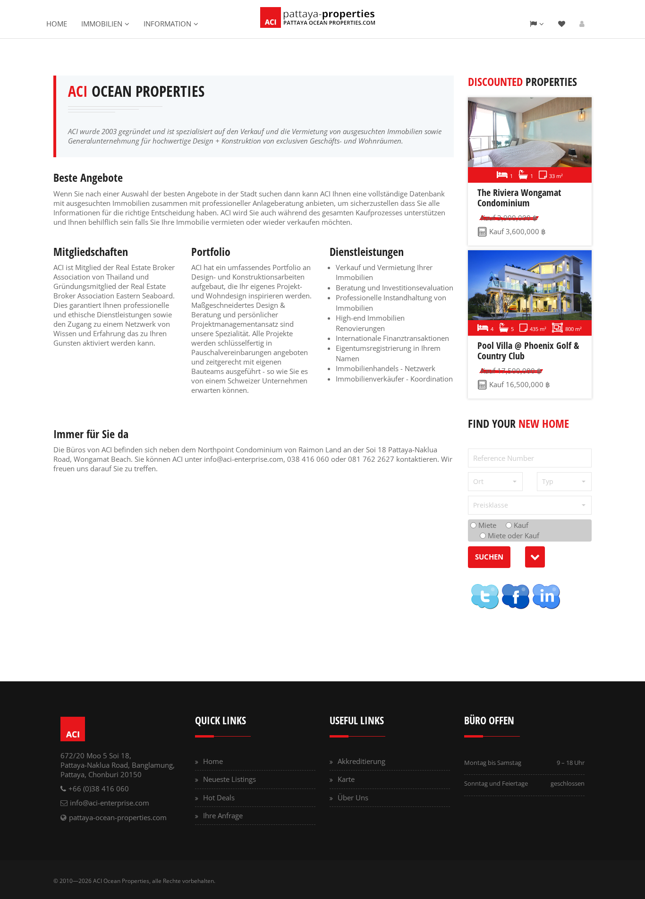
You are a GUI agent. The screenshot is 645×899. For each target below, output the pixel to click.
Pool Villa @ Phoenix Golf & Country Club (528, 350)
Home (56, 23)
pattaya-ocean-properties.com (118, 817)
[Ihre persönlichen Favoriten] (561, 23)
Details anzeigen (527, 140)
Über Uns (353, 797)
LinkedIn (546, 596)
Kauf (520, 525)
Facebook (515, 596)
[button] (495, 481)
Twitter (484, 596)
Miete (486, 525)
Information (167, 23)
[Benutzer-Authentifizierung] (582, 23)
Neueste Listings (229, 779)
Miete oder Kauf (512, 535)
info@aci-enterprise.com (243, 459)
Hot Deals (219, 797)
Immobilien (101, 23)
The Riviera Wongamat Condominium (519, 197)
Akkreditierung (361, 761)
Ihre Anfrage (223, 815)
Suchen (489, 556)
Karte (346, 779)
